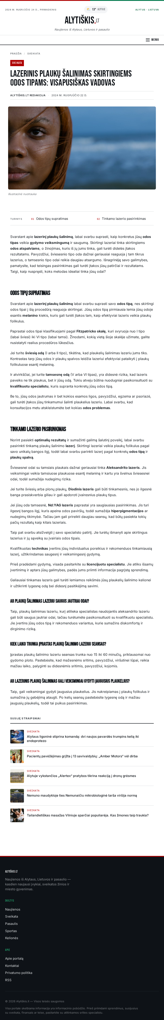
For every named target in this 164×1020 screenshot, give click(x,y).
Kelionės (11, 938)
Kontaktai (12, 966)
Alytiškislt (11, 872)
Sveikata (33, 53)
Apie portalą (14, 958)
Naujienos (12, 909)
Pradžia (16, 53)
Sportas (11, 931)
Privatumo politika (18, 973)
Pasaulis (11, 924)
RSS (8, 980)
